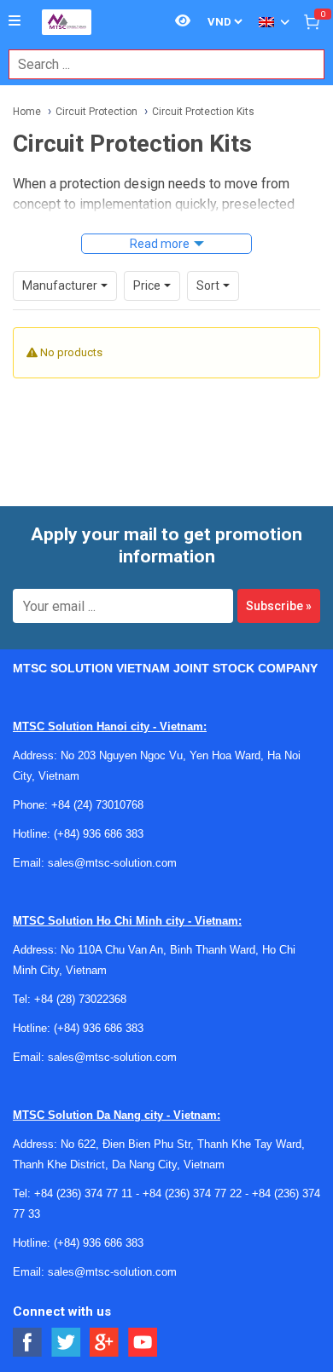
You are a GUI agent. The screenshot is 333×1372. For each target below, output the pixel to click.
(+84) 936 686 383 (98, 833)
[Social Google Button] (105, 1343)
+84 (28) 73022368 (80, 999)
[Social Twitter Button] (66, 1343)
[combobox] (158, 64)
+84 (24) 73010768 (97, 804)
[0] (311, 21)
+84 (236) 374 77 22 (192, 1193)
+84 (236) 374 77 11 (83, 1193)
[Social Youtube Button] (143, 1343)
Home (27, 112)
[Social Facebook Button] (28, 1343)
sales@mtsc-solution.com (112, 862)
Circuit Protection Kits (203, 112)
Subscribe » (279, 606)
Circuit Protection (96, 112)
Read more (160, 244)
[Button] (14, 21)
